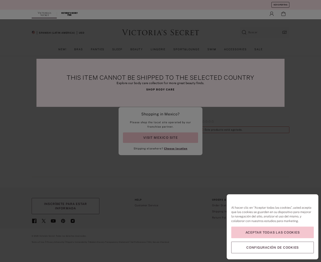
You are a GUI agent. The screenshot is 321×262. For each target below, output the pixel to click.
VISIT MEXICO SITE (160, 137)
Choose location (175, 148)
